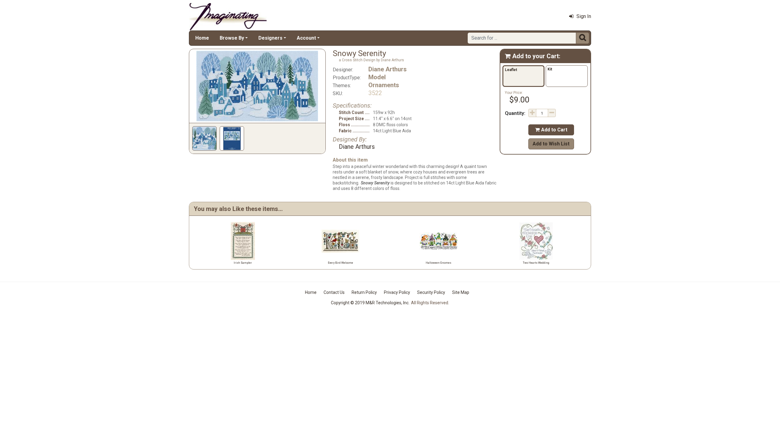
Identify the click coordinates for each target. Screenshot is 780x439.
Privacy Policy (397, 292)
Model (377, 77)
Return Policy (364, 292)
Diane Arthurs (387, 69)
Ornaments (383, 85)
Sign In (583, 16)
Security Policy (431, 292)
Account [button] (306, 38)
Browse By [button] (232, 38)
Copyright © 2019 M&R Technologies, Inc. (370, 302)
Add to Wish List (551, 144)
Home (202, 38)
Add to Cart (551, 130)
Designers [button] (270, 38)
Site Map (460, 292)
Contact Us (334, 292)
